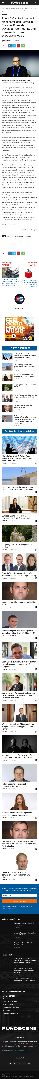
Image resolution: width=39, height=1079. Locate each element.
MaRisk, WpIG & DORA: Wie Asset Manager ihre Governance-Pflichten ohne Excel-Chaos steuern (25, 355)
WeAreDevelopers (16, 239)
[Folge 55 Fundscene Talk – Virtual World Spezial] (7, 946)
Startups (8, 8)
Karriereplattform (19, 236)
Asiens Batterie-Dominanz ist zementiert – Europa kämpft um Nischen (16, 874)
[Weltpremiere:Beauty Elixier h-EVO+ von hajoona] (7, 926)
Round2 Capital (6, 239)
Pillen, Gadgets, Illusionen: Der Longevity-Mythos (15, 785)
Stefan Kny (4, 492)
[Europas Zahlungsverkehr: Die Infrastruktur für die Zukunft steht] (7, 377)
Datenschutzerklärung (8, 908)
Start (3, 8)
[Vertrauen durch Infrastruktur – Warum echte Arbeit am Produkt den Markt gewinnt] (19, 744)
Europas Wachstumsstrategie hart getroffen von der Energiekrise (17, 814)
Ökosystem (28, 236)
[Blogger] (10, 1063)
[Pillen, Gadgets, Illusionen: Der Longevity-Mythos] (19, 773)
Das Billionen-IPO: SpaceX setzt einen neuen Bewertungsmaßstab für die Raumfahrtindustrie (18, 695)
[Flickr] (19, 1063)
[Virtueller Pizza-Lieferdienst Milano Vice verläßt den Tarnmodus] (7, 936)
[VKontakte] (29, 1063)
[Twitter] (14, 45)
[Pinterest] (18, 45)
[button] (3, 1075)
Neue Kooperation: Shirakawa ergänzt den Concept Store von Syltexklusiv (24, 366)
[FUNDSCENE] (3, 41)
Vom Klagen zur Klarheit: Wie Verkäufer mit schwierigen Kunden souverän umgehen (19, 664)
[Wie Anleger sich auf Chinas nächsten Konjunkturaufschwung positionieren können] (19, 713)
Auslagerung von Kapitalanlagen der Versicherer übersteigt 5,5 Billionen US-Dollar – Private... (19, 633)
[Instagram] (24, 1063)
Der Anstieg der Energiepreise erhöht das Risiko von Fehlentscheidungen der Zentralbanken (19, 843)
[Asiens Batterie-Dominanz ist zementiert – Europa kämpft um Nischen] (19, 861)
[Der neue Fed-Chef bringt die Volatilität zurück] (7, 408)
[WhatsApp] (23, 45)
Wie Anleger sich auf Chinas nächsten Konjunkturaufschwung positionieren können (18, 726)
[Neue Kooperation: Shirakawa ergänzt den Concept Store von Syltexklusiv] (7, 367)
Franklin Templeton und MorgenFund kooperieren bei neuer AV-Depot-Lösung (25, 397)
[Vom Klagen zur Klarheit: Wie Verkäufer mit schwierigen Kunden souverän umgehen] (19, 650)
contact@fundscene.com (17, 1050)
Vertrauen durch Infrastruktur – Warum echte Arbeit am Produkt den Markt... (19, 756)
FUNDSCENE (9, 40)
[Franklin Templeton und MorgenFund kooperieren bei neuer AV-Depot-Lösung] (7, 398)
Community (10, 236)
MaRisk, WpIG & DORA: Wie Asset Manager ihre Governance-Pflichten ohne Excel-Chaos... (17, 458)
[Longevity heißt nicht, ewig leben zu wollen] (7, 387)
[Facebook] (10, 45)
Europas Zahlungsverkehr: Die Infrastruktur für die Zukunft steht (16, 517)
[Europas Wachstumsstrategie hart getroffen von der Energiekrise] (19, 801)
